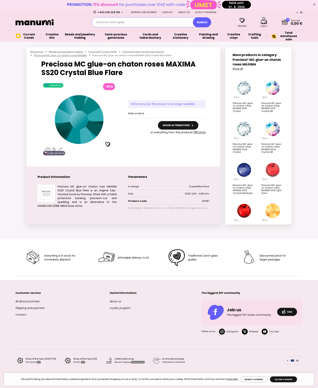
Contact (167, 12)
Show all (238, 69)
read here (232, 379)
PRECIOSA (199, 132)
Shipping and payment (144, 12)
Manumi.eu (36, 51)
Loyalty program (205, 12)
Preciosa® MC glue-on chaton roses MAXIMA (60, 55)
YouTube (274, 331)
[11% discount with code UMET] (159, 4)
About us (184, 12)
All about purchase (27, 301)
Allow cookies (283, 379)
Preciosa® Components (103, 51)
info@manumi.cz (197, 208)
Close (314, 4)
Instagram (232, 331)
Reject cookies (254, 379)
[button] (108, 144)
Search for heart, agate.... (111, 22)
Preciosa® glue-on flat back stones (143, 51)
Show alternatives (176, 125)
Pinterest (253, 331)
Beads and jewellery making (66, 51)
